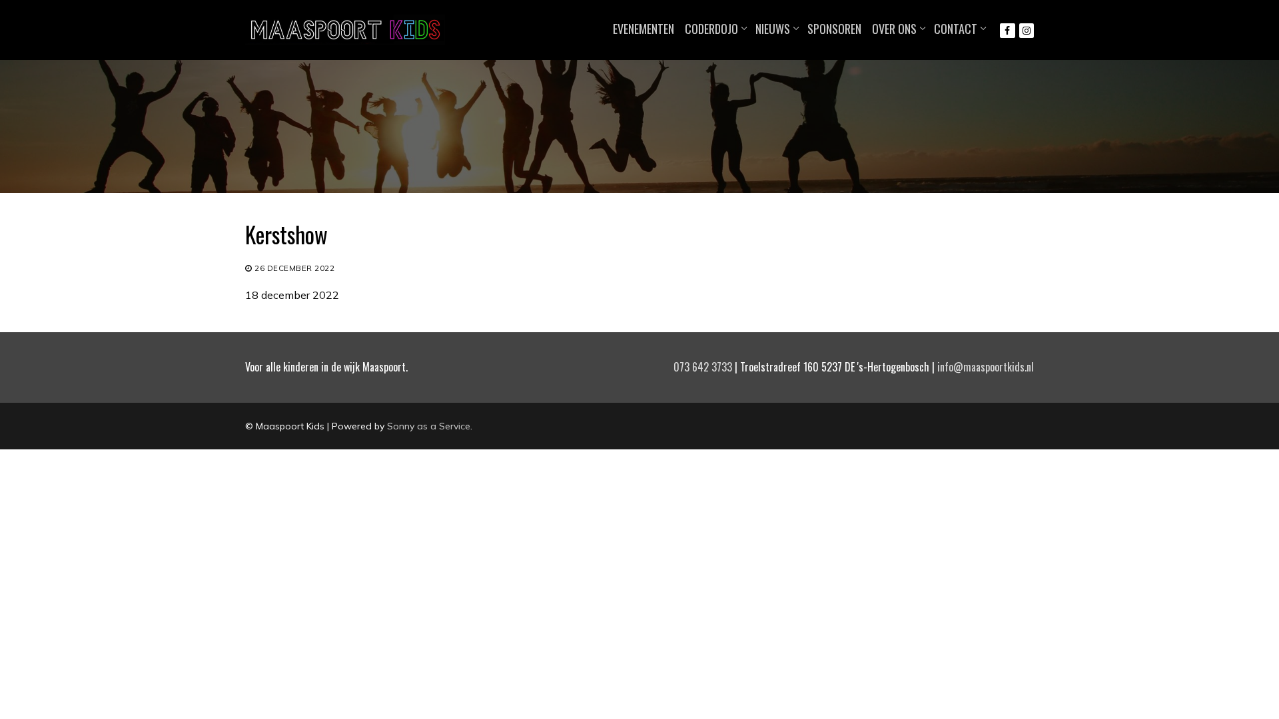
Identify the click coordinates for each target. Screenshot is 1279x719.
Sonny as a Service (428, 426)
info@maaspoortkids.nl (985, 367)
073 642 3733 (702, 367)
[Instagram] (1026, 30)
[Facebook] (1007, 30)
